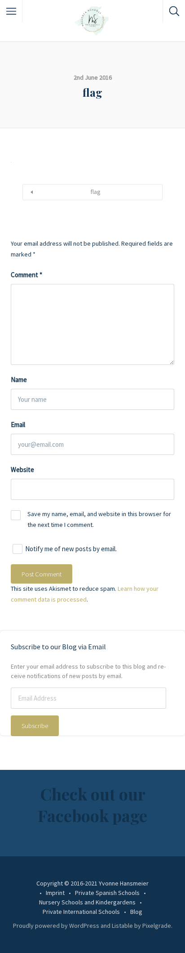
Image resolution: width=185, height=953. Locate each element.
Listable (122, 926)
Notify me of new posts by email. (71, 549)
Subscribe (35, 725)
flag (95, 192)
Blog (136, 912)
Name (19, 379)
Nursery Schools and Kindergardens (87, 902)
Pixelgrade (156, 926)
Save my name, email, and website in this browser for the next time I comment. (99, 519)
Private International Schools (81, 912)
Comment (26, 274)
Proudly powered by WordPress (56, 926)
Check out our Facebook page (92, 804)
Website (22, 469)
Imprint (55, 893)
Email (18, 424)
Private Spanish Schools (107, 893)
